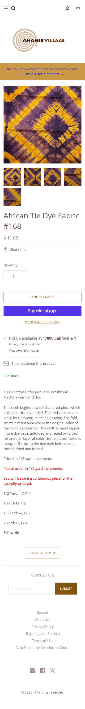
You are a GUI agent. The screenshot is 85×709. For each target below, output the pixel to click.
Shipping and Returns (42, 633)
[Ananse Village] (42, 38)
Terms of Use (42, 640)
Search (42, 612)
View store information (24, 351)
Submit (66, 588)
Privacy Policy (42, 626)
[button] (42, 552)
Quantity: (11, 265)
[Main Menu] (6, 8)
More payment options (42, 321)
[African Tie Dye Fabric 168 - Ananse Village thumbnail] (12, 177)
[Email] (32, 670)
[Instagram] (52, 670)
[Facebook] (42, 670)
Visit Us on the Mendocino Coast (42, 647)
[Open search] (13, 8)
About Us (42, 619)
